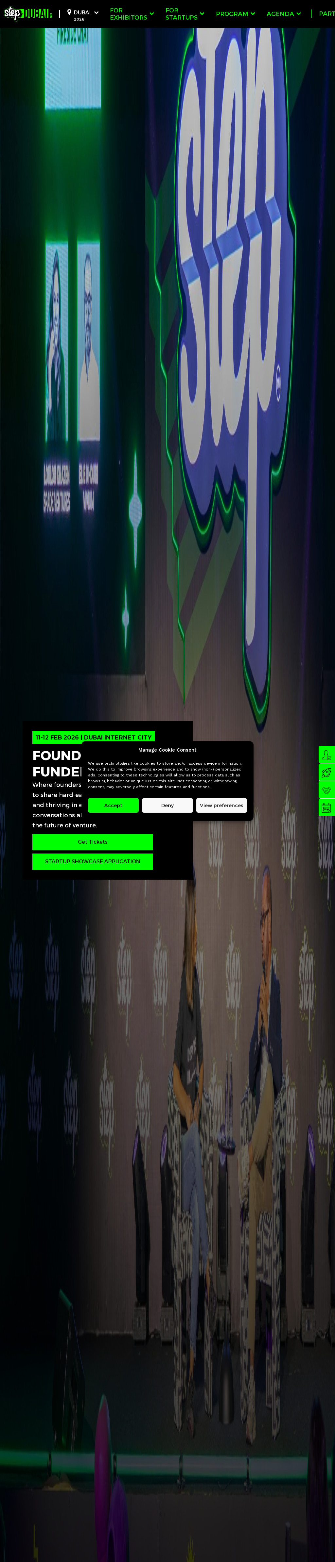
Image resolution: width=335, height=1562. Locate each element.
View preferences (221, 805)
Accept (113, 805)
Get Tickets (93, 842)
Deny (167, 805)
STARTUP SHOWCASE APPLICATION (92, 861)
